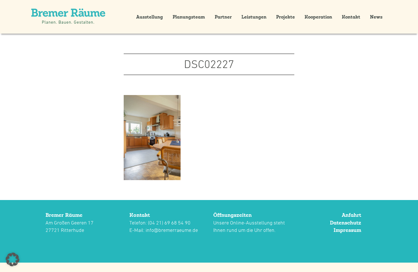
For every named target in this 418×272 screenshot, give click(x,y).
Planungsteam (189, 17)
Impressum (347, 230)
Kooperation (318, 17)
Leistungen (253, 17)
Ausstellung (149, 17)
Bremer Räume (63, 215)
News (376, 17)
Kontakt (351, 17)
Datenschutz (345, 222)
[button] (12, 259)
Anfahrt (351, 215)
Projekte (285, 17)
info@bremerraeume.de (172, 230)
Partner (223, 17)
